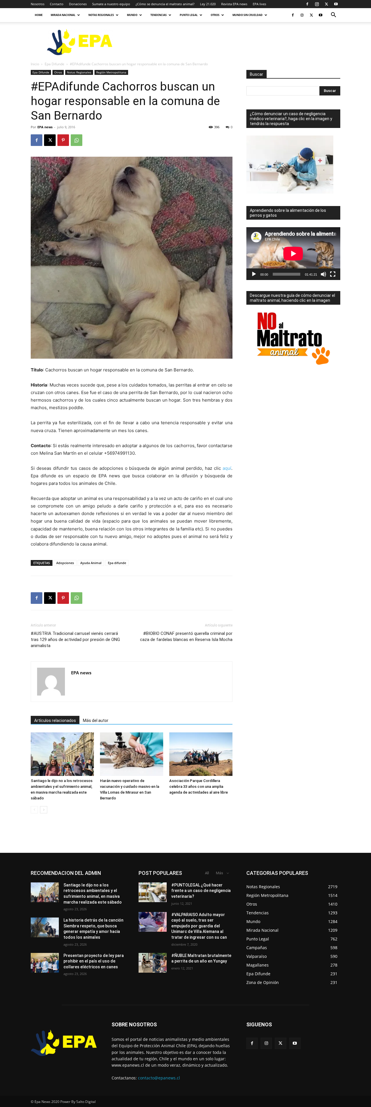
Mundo (132, 15)
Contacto (56, 4)
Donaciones (78, 4)
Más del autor (95, 720)
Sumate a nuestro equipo (111, 4)
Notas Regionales (101, 15)
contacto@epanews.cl (159, 1078)
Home (39, 15)
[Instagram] (316, 4)
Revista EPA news (234, 4)
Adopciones (65, 563)
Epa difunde (117, 563)
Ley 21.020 (208, 4)
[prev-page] (34, 809)
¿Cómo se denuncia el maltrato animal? (165, 4)
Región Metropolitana (111, 72)
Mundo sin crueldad (247, 15)
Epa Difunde (54, 64)
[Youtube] (336, 4)
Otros (215, 15)
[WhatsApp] (76, 140)
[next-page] (43, 809)
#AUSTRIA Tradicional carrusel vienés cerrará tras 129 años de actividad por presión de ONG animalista (75, 639)
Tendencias (158, 15)
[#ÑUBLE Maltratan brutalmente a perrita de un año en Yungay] (153, 963)
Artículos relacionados (55, 720)
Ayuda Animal (90, 563)
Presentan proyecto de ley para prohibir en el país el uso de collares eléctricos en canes (93, 961)
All (207, 873)
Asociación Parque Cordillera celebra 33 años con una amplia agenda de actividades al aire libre (198, 786)
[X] (326, 4)
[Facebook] (307, 4)
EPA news (44, 127)
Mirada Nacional (63, 15)
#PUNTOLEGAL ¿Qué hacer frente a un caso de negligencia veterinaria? (201, 891)
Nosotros (37, 4)
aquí (227, 468)
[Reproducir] (254, 274)
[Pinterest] (63, 140)
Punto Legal (189, 15)
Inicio (35, 64)
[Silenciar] (323, 274)
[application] (293, 253)
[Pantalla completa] (333, 274)
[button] (333, 15)
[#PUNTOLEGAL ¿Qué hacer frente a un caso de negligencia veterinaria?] (153, 892)
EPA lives (259, 4)
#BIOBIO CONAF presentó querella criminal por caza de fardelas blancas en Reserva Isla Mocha (186, 636)
